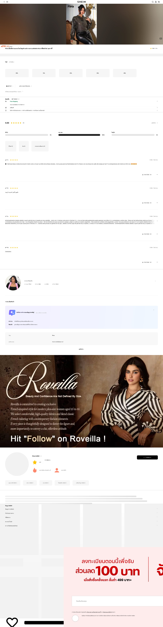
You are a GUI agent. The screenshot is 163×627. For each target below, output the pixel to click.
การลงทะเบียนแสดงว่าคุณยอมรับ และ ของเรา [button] (30, 612)
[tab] (12, 498)
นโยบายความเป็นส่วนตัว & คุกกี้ (30, 612)
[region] (81, 126)
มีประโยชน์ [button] (146, 174)
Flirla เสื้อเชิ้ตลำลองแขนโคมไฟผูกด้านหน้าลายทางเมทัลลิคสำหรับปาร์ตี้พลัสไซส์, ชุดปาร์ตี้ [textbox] (28, 48)
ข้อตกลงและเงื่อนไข (43, 612)
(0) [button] (150, 174)
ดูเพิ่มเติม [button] (154, 122)
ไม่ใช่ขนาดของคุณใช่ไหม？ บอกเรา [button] (13, 91)
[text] (81, 164)
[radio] (17, 73)
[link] (152, 2)
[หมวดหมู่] (7, 2)
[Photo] (34, 461)
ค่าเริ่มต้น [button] (11, 62)
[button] (4, 2)
